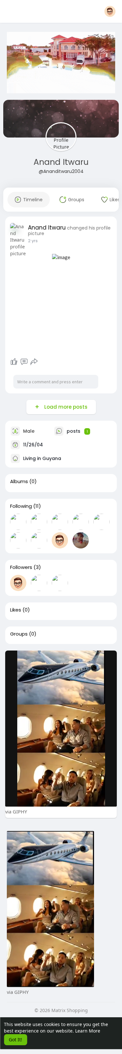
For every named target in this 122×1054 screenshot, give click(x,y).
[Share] (34, 361)
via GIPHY (16, 811)
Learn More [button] (87, 1031)
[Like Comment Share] (24, 361)
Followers (21, 567)
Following (21, 506)
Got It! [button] (15, 1039)
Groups (19, 634)
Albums (19, 481)
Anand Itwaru (61, 162)
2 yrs (33, 241)
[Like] (14, 361)
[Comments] (24, 361)
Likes (15, 610)
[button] (110, 11)
